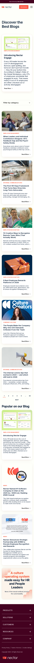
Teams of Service (16, 647)
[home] (6, 7)
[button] (31, 7)
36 (30, 396)
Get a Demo (23, 7)
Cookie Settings (27, 647)
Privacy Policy (6, 647)
